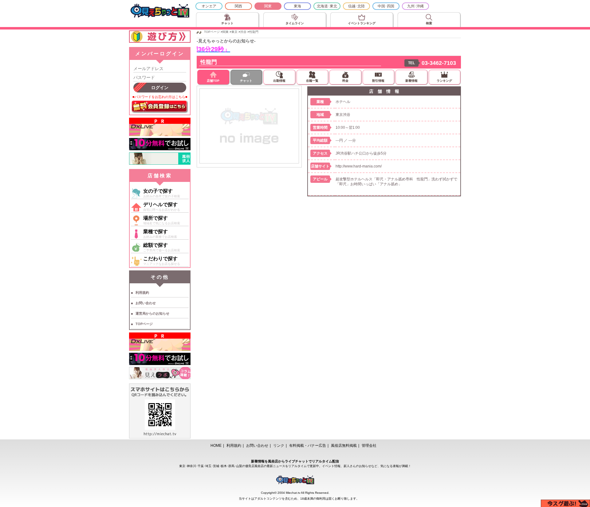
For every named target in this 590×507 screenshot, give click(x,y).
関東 (268, 6)
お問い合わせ (146, 303)
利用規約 (142, 292)
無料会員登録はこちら (160, 106)
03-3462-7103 (439, 63)
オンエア (209, 6)
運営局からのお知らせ (152, 313)
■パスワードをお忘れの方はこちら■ (159, 97)
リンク (278, 445)
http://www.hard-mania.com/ (359, 166)
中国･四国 (386, 6)
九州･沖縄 (415, 6)
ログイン (159, 87)
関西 (238, 6)
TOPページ (144, 324)
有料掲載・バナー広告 (307, 445)
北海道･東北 (327, 6)
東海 (297, 6)
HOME (216, 445)
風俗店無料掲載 (344, 445)
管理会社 (369, 445)
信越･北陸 (356, 6)
